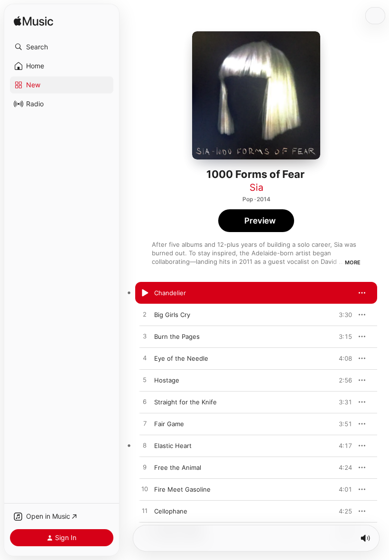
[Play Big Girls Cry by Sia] (144, 314)
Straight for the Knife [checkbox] (185, 402)
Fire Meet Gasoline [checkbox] (182, 489)
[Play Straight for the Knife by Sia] (144, 402)
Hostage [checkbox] (166, 380)
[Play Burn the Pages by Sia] (144, 336)
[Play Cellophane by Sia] (144, 511)
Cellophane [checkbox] (170, 511)
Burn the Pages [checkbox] (177, 336)
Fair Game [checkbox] (169, 424)
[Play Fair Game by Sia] (144, 424)
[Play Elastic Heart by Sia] (144, 445)
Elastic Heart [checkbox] (173, 445)
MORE (353, 262)
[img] (33, 21)
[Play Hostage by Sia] (144, 380)
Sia (256, 187)
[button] (61, 47)
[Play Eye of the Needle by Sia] (144, 358)
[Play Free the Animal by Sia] (144, 467)
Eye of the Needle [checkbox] (181, 358)
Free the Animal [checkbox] (177, 467)
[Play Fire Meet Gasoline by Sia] (144, 489)
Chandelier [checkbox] (170, 293)
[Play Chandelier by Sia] (144, 293)
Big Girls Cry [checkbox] (172, 314)
